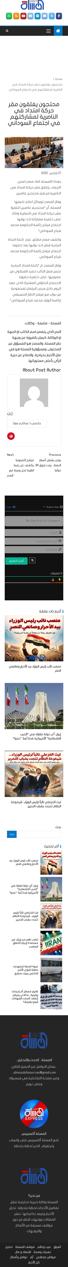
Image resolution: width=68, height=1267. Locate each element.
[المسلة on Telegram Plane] (38, 16)
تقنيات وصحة (42, 1252)
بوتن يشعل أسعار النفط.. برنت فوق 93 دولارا (48, 462)
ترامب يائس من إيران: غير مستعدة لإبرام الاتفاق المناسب (25, 943)
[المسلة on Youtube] (23, 16)
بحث (58, 827)
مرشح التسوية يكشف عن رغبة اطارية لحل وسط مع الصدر (20, 465)
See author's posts (27, 423)
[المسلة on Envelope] (45, 16)
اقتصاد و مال (23, 1252)
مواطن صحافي (46, 1257)
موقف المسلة (25, 1246)
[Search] (7, 30)
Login (8, 507)
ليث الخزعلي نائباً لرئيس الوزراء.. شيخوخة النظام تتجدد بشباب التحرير (25, 916)
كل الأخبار (34, 1262)
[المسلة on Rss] (16, 16)
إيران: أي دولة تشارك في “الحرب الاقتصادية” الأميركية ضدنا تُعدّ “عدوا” (23, 889)
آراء (31, 1257)
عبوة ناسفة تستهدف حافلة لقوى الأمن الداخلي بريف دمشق (25, 970)
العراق (57, 1246)
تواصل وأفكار (18, 1257)
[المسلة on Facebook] (59, 16)
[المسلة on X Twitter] (52, 16)
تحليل (9, 1246)
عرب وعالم (44, 1246)
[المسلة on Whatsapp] (9, 16)
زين (10, 413)
